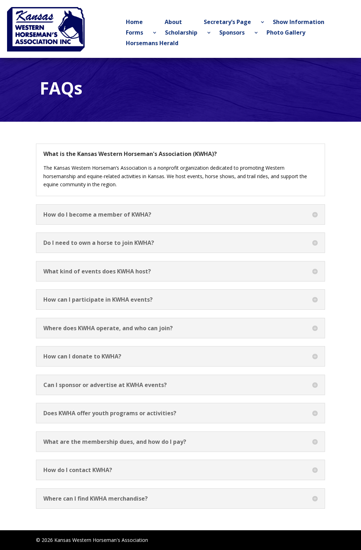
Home (134, 22)
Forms (134, 33)
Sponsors (232, 33)
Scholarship (181, 33)
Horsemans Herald (152, 44)
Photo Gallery (286, 33)
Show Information (298, 22)
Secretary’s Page (227, 22)
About (173, 22)
